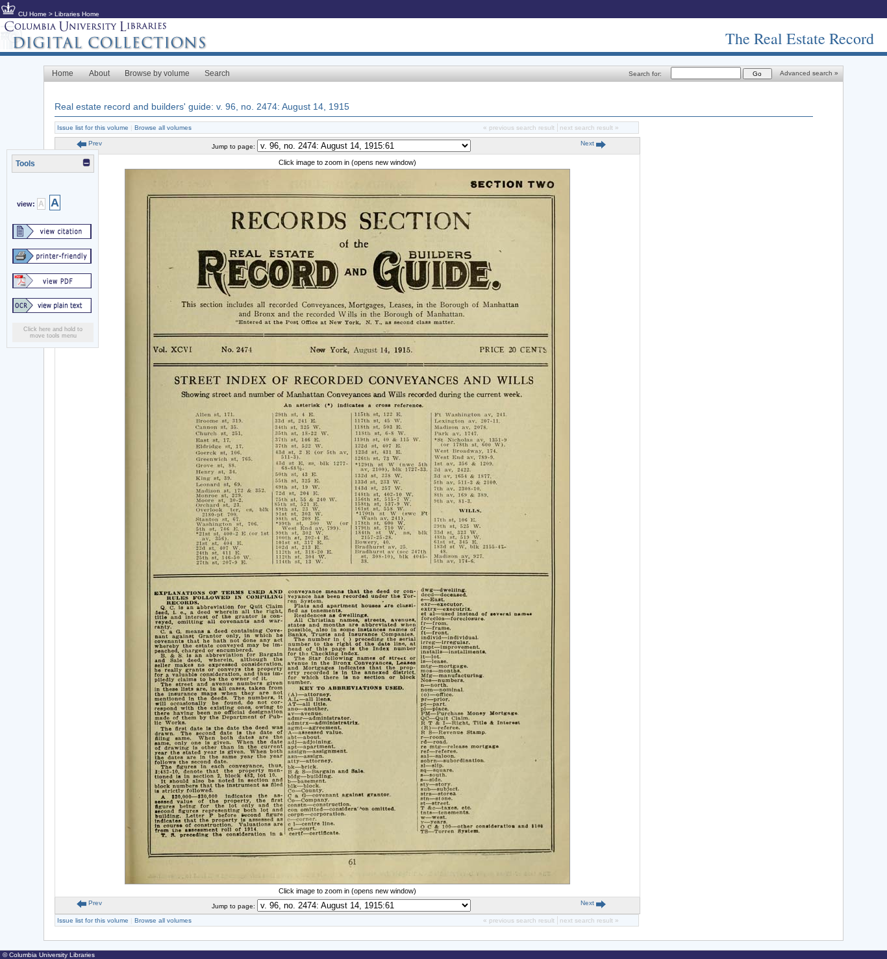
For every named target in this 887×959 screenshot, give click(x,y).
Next (588, 143)
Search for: (645, 73)
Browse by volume (157, 73)
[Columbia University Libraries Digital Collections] (113, 46)
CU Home (32, 14)
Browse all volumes (163, 127)
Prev (94, 143)
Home (62, 73)
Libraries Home (77, 14)
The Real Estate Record (799, 38)
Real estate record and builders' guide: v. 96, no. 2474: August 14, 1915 (202, 106)
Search (217, 73)
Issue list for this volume (93, 127)
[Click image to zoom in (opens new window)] (347, 881)
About (99, 73)
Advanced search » (809, 73)
